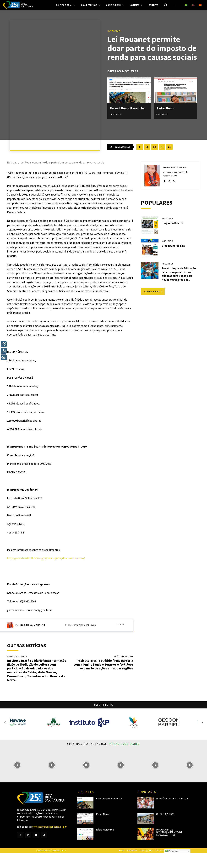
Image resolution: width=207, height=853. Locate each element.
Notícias (114, 31)
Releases (168, 264)
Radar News (165, 108)
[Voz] (4, 351)
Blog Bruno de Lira (173, 245)
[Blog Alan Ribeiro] (150, 225)
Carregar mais (152, 291)
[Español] (200, 5)
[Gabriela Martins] (11, 625)
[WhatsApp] (154, 147)
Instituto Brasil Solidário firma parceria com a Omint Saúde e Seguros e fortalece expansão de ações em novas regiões (103, 664)
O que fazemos (165, 814)
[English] (193, 5)
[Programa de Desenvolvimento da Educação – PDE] (145, 834)
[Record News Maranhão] (129, 90)
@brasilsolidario (124, 743)
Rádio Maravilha (105, 829)
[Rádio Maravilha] (85, 834)
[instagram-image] (17, 765)
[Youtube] (36, 835)
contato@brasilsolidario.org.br (49, 826)
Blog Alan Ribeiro (172, 223)
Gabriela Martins (32, 624)
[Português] (186, 5)
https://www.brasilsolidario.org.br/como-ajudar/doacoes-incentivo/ (46, 558)
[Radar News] (175, 90)
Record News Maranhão (127, 108)
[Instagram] (169, 180)
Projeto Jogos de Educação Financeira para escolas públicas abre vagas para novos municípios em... (179, 273)
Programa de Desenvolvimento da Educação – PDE (169, 832)
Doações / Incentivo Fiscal (173, 798)
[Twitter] (44, 835)
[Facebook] (139, 147)
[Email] (162, 147)
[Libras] (4, 344)
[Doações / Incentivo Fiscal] (145, 802)
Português (173, 851)
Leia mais (115, 114)
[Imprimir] (169, 147)
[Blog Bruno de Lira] (150, 248)
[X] (147, 147)
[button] (165, 4)
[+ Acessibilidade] (4, 357)
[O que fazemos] (145, 818)
